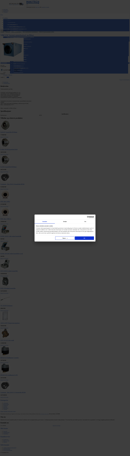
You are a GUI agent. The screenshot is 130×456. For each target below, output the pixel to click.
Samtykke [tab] (44, 221)
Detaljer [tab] (65, 221)
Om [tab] (85, 221)
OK (84, 238)
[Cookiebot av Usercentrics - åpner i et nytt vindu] (88, 217)
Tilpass (64, 238)
